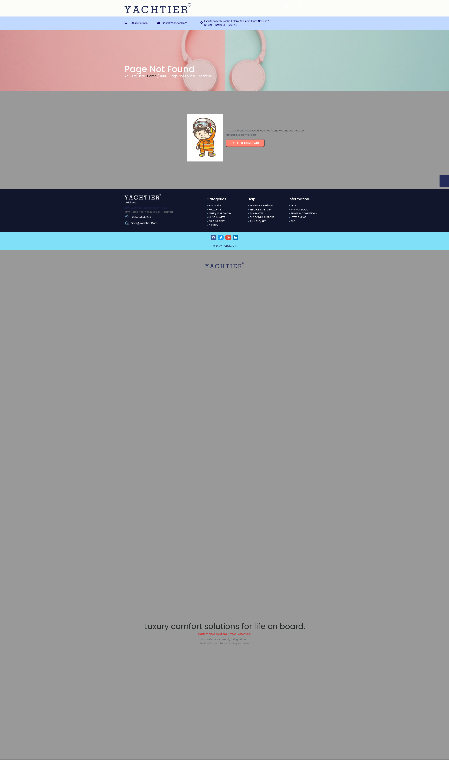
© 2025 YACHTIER (224, 246)
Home (151, 76)
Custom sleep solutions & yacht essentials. (224, 634)
